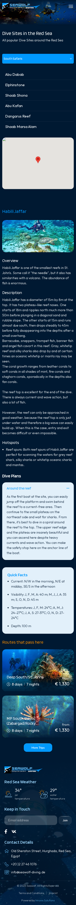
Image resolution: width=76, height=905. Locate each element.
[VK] (14, 831)
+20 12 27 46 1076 (24, 864)
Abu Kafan (14, 105)
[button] (38, 160)
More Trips (38, 747)
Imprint (53, 893)
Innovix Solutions (45, 900)
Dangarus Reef (18, 116)
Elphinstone (15, 85)
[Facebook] (5, 831)
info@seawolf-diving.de (28, 872)
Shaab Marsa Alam (21, 126)
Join (65, 820)
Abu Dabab (14, 74)
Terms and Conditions (31, 893)
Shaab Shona (16, 95)
